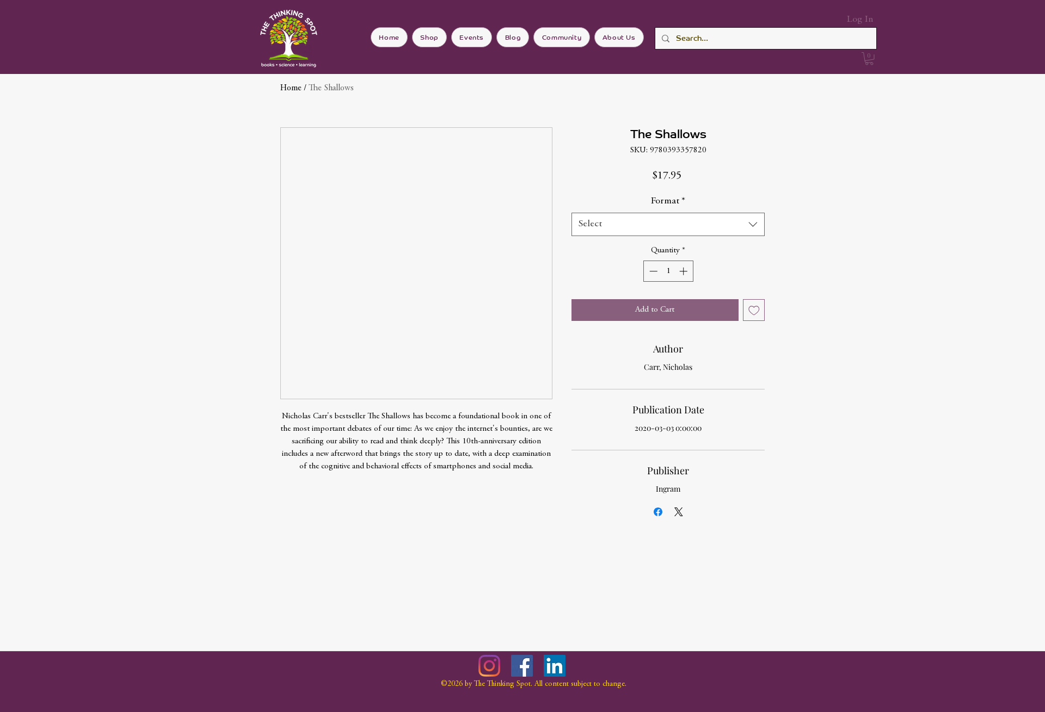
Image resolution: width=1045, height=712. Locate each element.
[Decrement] (652, 271)
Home (291, 88)
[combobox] (668, 224)
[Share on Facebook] (658, 511)
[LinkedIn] (554, 666)
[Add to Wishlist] (754, 310)
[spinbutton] (668, 271)
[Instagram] (489, 666)
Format (668, 201)
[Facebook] (522, 666)
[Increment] (684, 271)
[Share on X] (678, 511)
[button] (869, 58)
